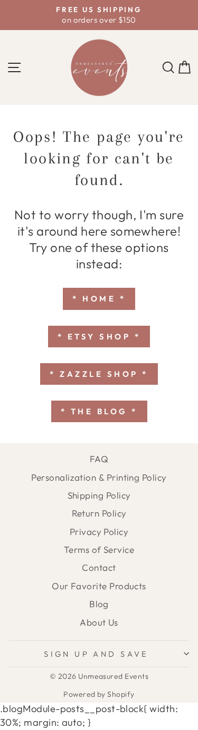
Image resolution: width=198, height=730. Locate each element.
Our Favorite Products (99, 585)
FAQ (99, 458)
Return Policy (99, 513)
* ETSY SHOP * (99, 337)
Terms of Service (99, 549)
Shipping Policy (99, 495)
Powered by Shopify (98, 694)
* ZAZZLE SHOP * (99, 374)
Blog (99, 603)
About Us (99, 622)
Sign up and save (96, 654)
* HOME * (99, 299)
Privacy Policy (99, 531)
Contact (99, 567)
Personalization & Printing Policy (98, 477)
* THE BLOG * (99, 411)
